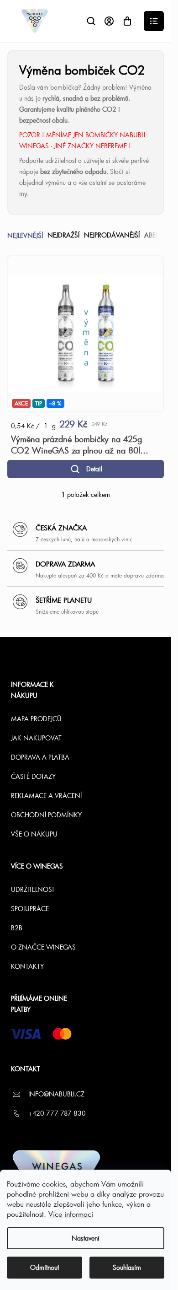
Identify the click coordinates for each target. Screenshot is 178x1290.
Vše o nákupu (34, 834)
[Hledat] (91, 21)
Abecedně (160, 235)
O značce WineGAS (43, 947)
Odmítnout (44, 1267)
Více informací (70, 1214)
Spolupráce (30, 908)
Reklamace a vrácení (46, 795)
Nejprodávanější (112, 235)
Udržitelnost (33, 889)
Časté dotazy (33, 776)
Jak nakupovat (36, 738)
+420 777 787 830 (57, 1113)
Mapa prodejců (36, 718)
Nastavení (85, 1238)
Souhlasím (127, 1267)
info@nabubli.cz (56, 1094)
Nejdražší (63, 235)
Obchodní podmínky (46, 814)
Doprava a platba (40, 757)
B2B (16, 927)
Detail (94, 468)
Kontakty (27, 966)
